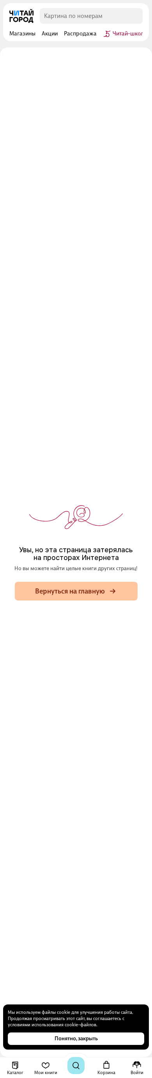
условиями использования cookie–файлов (52, 1024)
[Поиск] (76, 1065)
